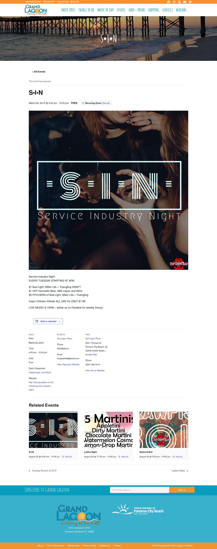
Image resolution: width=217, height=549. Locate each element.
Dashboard (104, 545)
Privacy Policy (89, 545)
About (41, 545)
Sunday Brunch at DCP (44, 470)
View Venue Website (95, 370)
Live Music (46, 372)
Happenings (34, 372)
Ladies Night (90, 451)
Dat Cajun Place (64, 338)
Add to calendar (48, 321)
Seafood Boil (146, 451)
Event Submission (55, 545)
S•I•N (31, 451)
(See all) (106, 103)
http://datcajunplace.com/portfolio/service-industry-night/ (41, 386)
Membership (73, 545)
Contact (117, 545)
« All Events (38, 71)
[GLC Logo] (36, 9)
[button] (191, 10)
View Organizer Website (68, 364)
